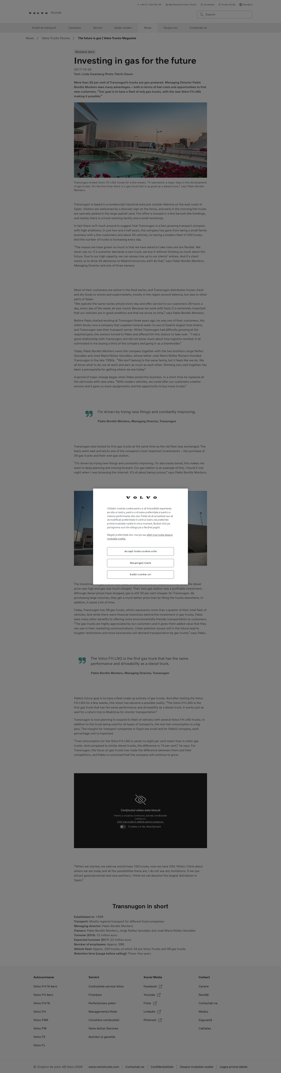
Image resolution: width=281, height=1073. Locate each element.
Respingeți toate (140, 563)
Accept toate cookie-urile (140, 551)
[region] (140, 537)
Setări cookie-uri (140, 574)
